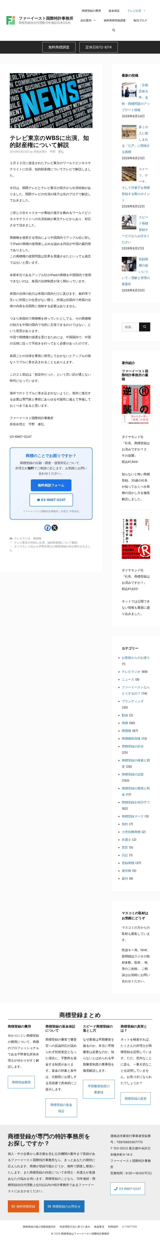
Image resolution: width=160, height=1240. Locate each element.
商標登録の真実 (136, 1098)
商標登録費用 (21, 1082)
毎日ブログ (140, 20)
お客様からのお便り (136, 658)
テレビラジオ (22, 538)
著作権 (126, 871)
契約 (125, 824)
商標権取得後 (131, 738)
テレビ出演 (134, 10)
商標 (125, 723)
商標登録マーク (133, 816)
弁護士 (126, 840)
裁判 (125, 878)
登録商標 (128, 863)
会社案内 (85, 20)
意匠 (125, 847)
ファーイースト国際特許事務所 (46, 18)
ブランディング (133, 701)
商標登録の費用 (91, 10)
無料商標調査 (58, 47)
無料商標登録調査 (115, 20)
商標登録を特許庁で (136, 802)
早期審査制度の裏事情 (99, 1089)
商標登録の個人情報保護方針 (39, 1226)
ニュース (128, 679)
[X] (55, 528)
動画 (125, 715)
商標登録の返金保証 (61, 1108)
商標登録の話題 (133, 774)
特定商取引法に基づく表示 (75, 1226)
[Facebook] (47, 528)
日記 (125, 855)
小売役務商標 (131, 832)
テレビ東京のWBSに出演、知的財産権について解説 (45, 542)
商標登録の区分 (133, 746)
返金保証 (114, 10)
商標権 (37, 538)
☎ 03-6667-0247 (51, 500)
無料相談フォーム (51, 485)
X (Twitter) (129, 1226)
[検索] (144, 326)
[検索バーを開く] (113, 30)
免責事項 (99, 1226)
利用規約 (113, 1226)
